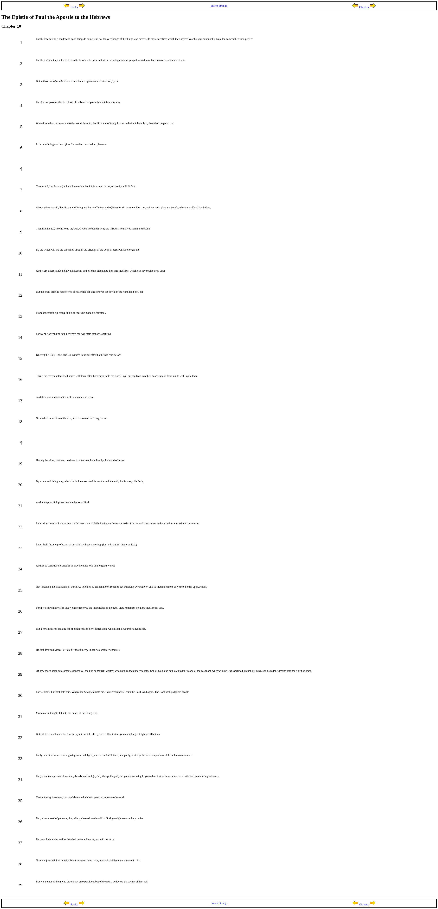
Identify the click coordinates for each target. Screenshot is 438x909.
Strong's (223, 5)
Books (74, 7)
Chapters (364, 7)
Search (214, 5)
